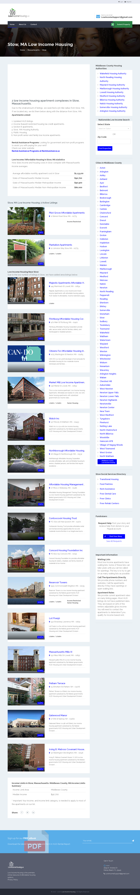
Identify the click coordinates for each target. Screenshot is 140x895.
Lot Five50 (54, 618)
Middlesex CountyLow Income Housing (108, 461)
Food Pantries (106, 484)
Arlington (104, 172)
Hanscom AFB (106, 441)
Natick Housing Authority (111, 103)
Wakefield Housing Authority (113, 73)
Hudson (103, 246)
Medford (104, 276)
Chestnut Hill (106, 381)
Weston (103, 351)
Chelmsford (105, 213)
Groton (103, 235)
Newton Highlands (108, 400)
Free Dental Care (108, 494)
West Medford (107, 415)
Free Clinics (105, 498)
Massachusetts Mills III (60, 652)
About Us (22, 24)
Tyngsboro (105, 419)
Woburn (103, 362)
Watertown (105, 340)
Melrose (104, 280)
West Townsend (107, 448)
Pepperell (104, 295)
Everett (103, 228)
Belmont (104, 190)
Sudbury (103, 321)
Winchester (105, 359)
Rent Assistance (107, 489)
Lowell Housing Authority (111, 92)
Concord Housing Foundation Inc (66, 550)
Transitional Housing (109, 479)
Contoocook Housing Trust (63, 518)
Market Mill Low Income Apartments (67, 382)
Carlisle (103, 209)
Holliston (104, 239)
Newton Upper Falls (109, 392)
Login (121, 2)
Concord (104, 216)
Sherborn (104, 302)
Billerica (103, 194)
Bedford (104, 186)
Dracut (103, 220)
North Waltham (107, 456)
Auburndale (105, 385)
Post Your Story (116, 536)
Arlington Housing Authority (112, 111)
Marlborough (106, 269)
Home (12, 24)
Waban (103, 377)
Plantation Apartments (60, 245)
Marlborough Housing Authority (114, 88)
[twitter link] (27, 812)
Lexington (104, 250)
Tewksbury (105, 325)
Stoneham (104, 314)
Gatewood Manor (58, 715)
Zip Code (102, 137)
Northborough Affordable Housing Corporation (73, 450)
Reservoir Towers (58, 582)
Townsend (104, 329)
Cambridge (105, 205)
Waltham (104, 336)
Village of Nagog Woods (111, 445)
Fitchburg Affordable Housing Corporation (70, 319)
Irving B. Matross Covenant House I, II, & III (71, 749)
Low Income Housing (68, 892)
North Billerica (106, 434)
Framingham (105, 231)
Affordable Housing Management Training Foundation (76, 484)
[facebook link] (21, 812)
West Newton (106, 389)
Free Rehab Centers (109, 503)
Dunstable (104, 224)
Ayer (102, 183)
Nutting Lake (106, 426)
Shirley (103, 306)
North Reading (107, 291)
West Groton (106, 452)
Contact (34, 24)
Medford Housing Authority (112, 96)
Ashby (102, 175)
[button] (133, 840)
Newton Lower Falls (109, 396)
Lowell (103, 261)
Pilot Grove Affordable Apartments (67, 212)
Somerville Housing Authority (113, 107)
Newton (103, 287)
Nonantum (104, 366)
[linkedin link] (33, 812)
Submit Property (123, 24)
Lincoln (103, 254)
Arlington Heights (108, 374)
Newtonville (105, 404)
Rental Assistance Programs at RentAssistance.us (36, 151)
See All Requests (114, 541)
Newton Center (107, 407)
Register (129, 2)
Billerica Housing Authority (112, 100)
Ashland (103, 179)
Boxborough (105, 198)
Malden (103, 265)
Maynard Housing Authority (112, 85)
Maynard (104, 273)
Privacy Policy (13, 880)
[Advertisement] (49, 83)
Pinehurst (104, 422)
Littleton (104, 258)
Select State (104, 124)
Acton (102, 168)
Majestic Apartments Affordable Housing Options (74, 283)
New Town (105, 411)
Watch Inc (54, 418)
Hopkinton (104, 243)
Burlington (104, 201)
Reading (104, 299)
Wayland (104, 344)
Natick (103, 284)
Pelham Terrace (57, 683)
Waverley (104, 370)
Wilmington (105, 355)
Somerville (105, 310)
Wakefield (104, 332)
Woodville (104, 437)
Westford (104, 347)
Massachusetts (34, 50)
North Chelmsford (108, 430)
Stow (44, 50)
